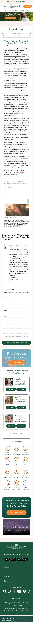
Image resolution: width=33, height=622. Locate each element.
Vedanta (10, 185)
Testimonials (15, 10)
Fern (16, 397)
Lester (16, 379)
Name (5, 310)
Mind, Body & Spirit (19, 181)
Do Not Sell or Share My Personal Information (16, 610)
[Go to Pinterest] (24, 591)
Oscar (16, 416)
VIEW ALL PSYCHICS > (16, 433)
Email (5, 316)
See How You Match (16, 512)
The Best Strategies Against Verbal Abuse (17, 333)
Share (9, 187)
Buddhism (13, 183)
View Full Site (15, 598)
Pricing (22, 10)
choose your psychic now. (10, 174)
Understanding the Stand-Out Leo (16, 336)
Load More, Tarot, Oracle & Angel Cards (16, 342)
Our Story (7, 10)
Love (27, 10)
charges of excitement (19, 68)
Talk (11, 389)
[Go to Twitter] (14, 591)
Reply (10, 281)
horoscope (19, 183)
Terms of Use (17, 608)
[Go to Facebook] (4, 591)
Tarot (6, 185)
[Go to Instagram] (9, 591)
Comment (6, 297)
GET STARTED (27, 6)
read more (16, 226)
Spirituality (25, 183)
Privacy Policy (9, 608)
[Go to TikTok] (29, 591)
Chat (21, 389)
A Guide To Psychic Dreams (11, 218)
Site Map (25, 608)
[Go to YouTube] (19, 591)
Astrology (8, 183)
